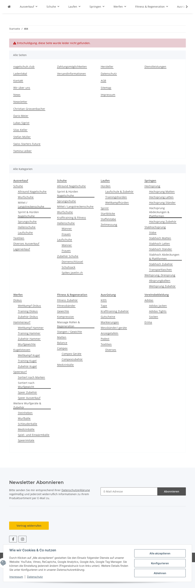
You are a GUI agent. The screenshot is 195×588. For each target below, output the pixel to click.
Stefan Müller (22, 137)
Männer (67, 228)
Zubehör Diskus (28, 316)
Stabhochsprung (155, 227)
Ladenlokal (20, 73)
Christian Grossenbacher (29, 109)
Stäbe (152, 232)
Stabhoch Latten (159, 243)
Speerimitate (26, 440)
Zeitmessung (109, 224)
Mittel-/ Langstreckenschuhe (31, 204)
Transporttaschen (160, 269)
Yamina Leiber (22, 151)
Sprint (105, 208)
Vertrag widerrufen (29, 525)
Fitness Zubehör (67, 300)
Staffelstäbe (108, 219)
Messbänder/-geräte (114, 328)
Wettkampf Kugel (29, 355)
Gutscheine (108, 316)
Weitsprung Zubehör (162, 286)
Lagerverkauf (21, 249)
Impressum (16, 576)
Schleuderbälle (27, 424)
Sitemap (106, 87)
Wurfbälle (24, 418)
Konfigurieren (160, 563)
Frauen (66, 234)
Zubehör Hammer (29, 339)
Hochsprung (152, 186)
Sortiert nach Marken (31, 377)
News (16, 94)
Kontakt (18, 80)
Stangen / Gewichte (69, 332)
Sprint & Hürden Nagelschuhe (28, 214)
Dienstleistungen (155, 66)
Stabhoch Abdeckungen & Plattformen (164, 256)
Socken (153, 316)
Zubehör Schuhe (67, 256)
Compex (62, 348)
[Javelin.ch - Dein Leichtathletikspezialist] (9, 6)
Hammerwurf (21, 322)
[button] (184, 6)
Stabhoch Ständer (160, 249)
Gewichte (63, 311)
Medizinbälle (26, 429)
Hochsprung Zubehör (162, 221)
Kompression (65, 316)
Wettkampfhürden (117, 202)
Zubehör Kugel (27, 366)
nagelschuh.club (23, 66)
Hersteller (107, 66)
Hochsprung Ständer (162, 202)
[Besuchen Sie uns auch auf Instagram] (22, 539)
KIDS (104, 300)
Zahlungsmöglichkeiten (72, 66)
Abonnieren (171, 491)
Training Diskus (28, 311)
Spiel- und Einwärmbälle (33, 435)
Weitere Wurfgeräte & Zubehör (27, 405)
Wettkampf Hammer (31, 328)
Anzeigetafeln (109, 333)
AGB (103, 80)
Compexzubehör (72, 359)
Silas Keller (20, 130)
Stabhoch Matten (160, 238)
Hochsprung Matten (162, 191)
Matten (61, 337)
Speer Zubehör (27, 392)
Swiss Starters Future (26, 144)
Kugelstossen (21, 350)
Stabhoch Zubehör (161, 264)
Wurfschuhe (26, 197)
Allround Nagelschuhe (32, 191)
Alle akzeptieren (159, 553)
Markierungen (110, 322)
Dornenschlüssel (72, 261)
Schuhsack (68, 267)
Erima (148, 322)
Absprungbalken (159, 280)
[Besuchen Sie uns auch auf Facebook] (13, 539)
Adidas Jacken (158, 305)
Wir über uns (21, 87)
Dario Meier (20, 116)
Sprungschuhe (27, 221)
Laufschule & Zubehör (119, 191)
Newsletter (20, 102)
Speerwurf (20, 372)
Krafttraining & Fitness (71, 217)
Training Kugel (27, 361)
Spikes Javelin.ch (72, 272)
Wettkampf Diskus (29, 305)
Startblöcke (108, 213)
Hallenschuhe (26, 227)
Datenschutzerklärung (76, 490)
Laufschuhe (25, 232)
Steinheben (25, 413)
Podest (105, 339)
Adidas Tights (157, 311)
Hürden (105, 186)
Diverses (110, 350)
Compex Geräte (71, 354)
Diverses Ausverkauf (26, 243)
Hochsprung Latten (161, 197)
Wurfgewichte (27, 344)
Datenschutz (35, 576)
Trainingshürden (116, 197)
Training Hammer (29, 333)
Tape (104, 305)
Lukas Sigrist (21, 123)
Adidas (149, 300)
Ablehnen (160, 573)
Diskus (17, 300)
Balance (62, 343)
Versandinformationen (71, 73)
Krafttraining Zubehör (115, 311)
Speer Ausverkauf (29, 398)
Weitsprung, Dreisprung (160, 275)
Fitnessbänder (66, 305)
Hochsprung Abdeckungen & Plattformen (159, 212)
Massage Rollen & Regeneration (68, 324)
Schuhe (18, 186)
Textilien (18, 238)
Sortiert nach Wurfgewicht (26, 385)
